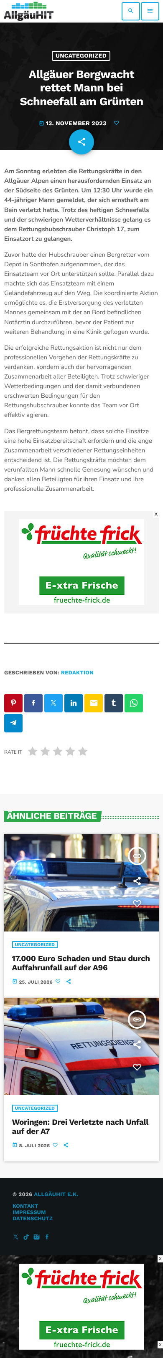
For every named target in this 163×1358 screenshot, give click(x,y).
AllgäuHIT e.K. (56, 1194)
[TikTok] (26, 1237)
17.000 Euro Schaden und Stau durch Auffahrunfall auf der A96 (81, 963)
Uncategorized (81, 56)
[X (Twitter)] (16, 1237)
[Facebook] (47, 1237)
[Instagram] (36, 1237)
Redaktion (77, 673)
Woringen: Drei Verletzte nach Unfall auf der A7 (80, 1126)
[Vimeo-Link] (28, 11)
